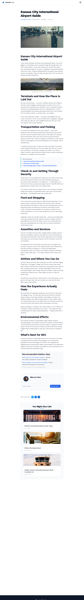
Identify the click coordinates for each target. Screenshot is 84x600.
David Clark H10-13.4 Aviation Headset (33, 357)
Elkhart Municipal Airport (32, 448)
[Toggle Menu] (80, 2)
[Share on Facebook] (35, 397)
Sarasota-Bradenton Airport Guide (33, 161)
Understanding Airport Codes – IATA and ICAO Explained (39, 165)
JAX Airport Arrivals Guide (31, 163)
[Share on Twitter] (32, 397)
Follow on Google (64, 597)
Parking (44, 19)
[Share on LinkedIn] (38, 397)
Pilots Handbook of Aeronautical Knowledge (34, 362)
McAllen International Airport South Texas (38, 426)
